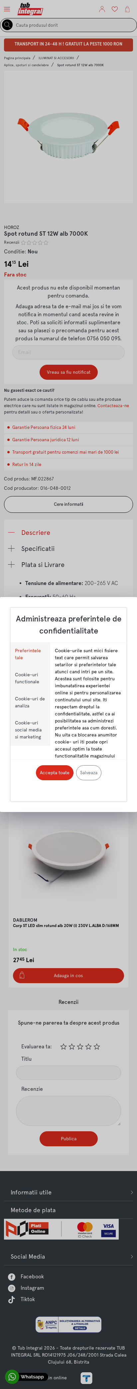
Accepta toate (54, 772)
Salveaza (88, 772)
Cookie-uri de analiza (30, 702)
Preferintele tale (28, 654)
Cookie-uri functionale (27, 678)
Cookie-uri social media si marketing (28, 729)
